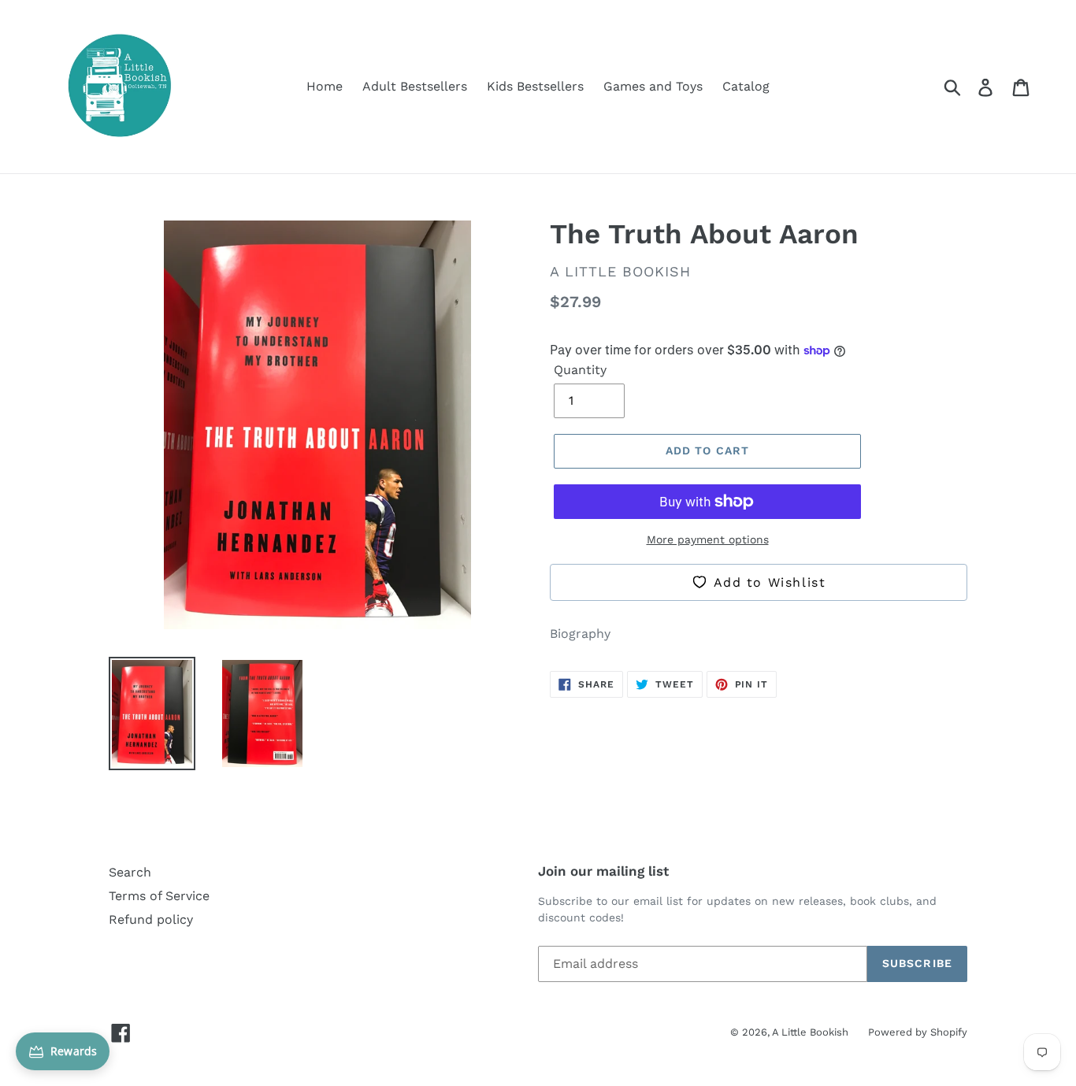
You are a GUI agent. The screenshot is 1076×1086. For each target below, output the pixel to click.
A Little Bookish (810, 1032)
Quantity (580, 369)
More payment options (708, 539)
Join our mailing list (603, 871)
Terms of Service (159, 895)
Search (130, 872)
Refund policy (151, 919)
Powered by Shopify (917, 1032)
